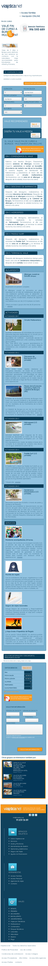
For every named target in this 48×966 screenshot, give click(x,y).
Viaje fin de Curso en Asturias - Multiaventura (19, 777)
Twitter (33, 815)
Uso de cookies (25, 950)
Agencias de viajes (17, 881)
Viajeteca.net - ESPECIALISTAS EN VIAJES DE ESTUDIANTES (11, 8)
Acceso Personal (16, 878)
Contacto (14, 884)
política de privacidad (18, 737)
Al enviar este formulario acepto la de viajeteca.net (20, 736)
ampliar (10, 306)
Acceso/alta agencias (37, 958)
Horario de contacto (30, 710)
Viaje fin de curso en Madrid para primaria (19, 791)
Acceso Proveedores (9, 958)
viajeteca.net (12, 809)
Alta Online (23, 958)
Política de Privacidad (10, 950)
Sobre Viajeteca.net (17, 839)
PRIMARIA (14, 911)
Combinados (15, 926)
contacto (18, 962)
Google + (36, 815)
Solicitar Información (35, 83)
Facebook (30, 815)
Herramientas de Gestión (19, 846)
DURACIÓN (8, 89)
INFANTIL (14, 908)
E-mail (8, 717)
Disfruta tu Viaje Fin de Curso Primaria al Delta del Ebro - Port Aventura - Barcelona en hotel (20, 766)
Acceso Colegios (31, 954)
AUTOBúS (7, 109)
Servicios (14, 841)
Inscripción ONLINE (30, 16)
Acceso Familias (16, 876)
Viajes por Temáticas (18, 921)
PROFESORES (9, 102)
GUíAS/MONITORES (31, 102)
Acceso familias (28, 13)
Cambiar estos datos (12, 691)
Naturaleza (14, 934)
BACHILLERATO (16, 916)
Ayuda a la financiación (19, 854)
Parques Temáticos (17, 929)
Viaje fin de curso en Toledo (19, 784)
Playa (12, 939)
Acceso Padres (7, 962)
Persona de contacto (13, 710)
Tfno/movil (29, 717)
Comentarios (10, 723)
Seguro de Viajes (17, 851)
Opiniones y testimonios (19, 849)
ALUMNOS (28, 95)
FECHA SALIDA (29, 89)
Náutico (13, 937)
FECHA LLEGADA (10, 95)
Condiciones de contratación (12, 954)
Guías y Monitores (17, 844)
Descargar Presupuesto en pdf (30, 150)
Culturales (14, 932)
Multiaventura (15, 924)
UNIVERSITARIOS (16, 919)
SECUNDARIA (15, 914)
